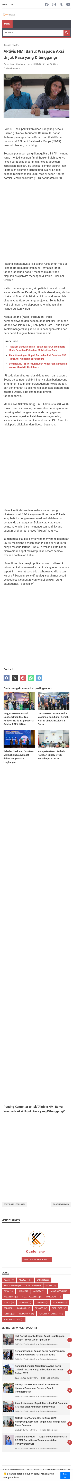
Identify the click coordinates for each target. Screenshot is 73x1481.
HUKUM (23, 1291)
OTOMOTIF (42, 1302)
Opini (8, 1308)
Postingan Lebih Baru (14, 1204)
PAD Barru (23, 1308)
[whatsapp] (31, 678)
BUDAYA (50, 1286)
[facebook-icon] (46, 4)
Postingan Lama (61, 1204)
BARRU (43, 1280)
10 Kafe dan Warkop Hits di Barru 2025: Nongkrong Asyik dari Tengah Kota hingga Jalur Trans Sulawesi (40, 1422)
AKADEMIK (25, 1280)
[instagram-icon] (54, 4)
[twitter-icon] (61, 4)
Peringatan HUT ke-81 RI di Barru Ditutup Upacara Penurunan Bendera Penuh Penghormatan (37, 1388)
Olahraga (60, 1302)
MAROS (9, 1302)
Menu (7, 24)
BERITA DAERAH (13, 1286)
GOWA (8, 1291)
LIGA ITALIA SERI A (32, 1297)
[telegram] (39, 678)
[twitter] (15, 678)
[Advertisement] (36, 221)
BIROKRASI (33, 1286)
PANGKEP (41, 1308)
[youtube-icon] (68, 4)
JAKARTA (39, 1291)
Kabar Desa (11, 1297)
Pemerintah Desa (13, 1319)
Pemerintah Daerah (51, 1314)
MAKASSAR (53, 1297)
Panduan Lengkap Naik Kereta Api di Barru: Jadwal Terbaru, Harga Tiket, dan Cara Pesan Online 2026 (39, 1370)
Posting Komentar (12, 68)
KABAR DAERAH (59, 1291)
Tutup (65, 1475)
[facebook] (7, 678)
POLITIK (9, 1314)
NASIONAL (25, 1302)
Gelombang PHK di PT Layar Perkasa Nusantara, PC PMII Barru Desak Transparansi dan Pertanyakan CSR (41, 1440)
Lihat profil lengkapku (36, 1259)
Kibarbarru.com (36, 1251)
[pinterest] (23, 678)
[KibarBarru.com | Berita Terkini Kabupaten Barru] (9, 14)
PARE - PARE (59, 1308)
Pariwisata (26, 1314)
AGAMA (9, 1280)
